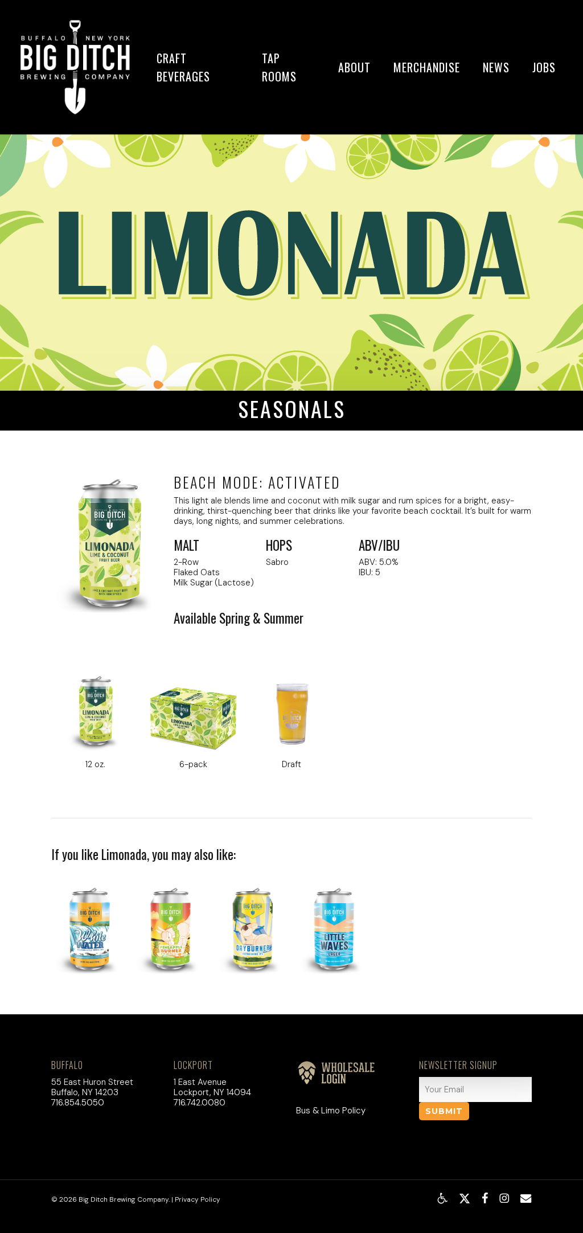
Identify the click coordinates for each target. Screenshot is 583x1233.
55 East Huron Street (92, 1082)
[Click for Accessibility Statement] (442, 1198)
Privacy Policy (197, 1199)
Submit (444, 1111)
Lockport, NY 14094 (212, 1092)
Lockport (193, 1065)
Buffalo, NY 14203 (84, 1092)
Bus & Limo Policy (331, 1110)
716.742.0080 (199, 1102)
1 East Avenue (200, 1082)
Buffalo (67, 1065)
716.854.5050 (77, 1102)
